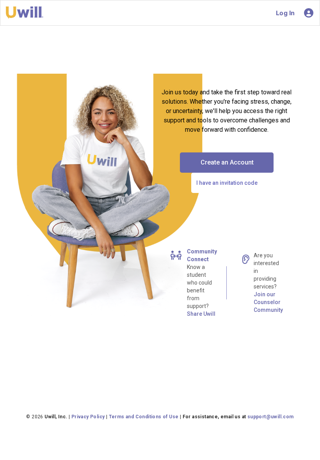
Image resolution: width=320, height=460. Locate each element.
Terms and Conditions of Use (144, 416)
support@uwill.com (270, 416)
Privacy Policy (88, 416)
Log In (285, 13)
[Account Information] (308, 13)
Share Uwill (201, 314)
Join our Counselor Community (268, 302)
